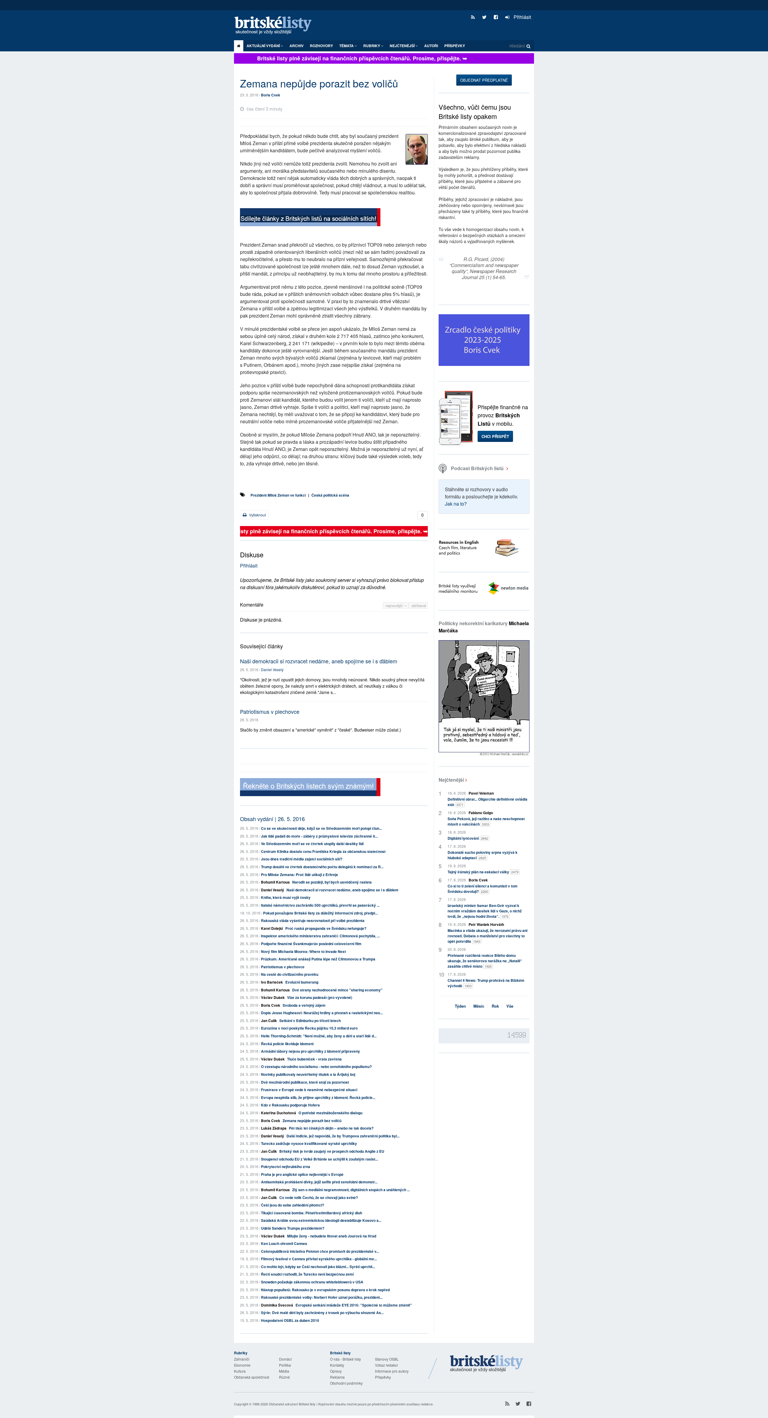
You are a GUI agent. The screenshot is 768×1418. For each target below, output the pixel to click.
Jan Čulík (269, 1020)
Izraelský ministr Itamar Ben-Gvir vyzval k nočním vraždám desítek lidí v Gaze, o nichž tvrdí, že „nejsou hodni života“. (485, 911)
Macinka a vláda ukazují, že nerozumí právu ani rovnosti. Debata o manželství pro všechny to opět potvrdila (487, 936)
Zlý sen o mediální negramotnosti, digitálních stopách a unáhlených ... (351, 1189)
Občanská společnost (251, 1377)
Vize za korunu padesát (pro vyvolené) (319, 997)
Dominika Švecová (277, 1305)
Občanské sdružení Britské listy (292, 1403)
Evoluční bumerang (301, 982)
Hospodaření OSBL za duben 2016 (290, 1320)
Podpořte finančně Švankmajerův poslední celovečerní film (311, 943)
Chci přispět (495, 436)
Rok (495, 1006)
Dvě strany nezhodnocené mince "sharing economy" (337, 990)
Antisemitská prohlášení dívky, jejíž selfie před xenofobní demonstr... (319, 1182)
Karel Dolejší (272, 928)
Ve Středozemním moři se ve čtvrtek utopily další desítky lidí (312, 843)
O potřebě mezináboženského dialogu (330, 1112)
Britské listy (276, 25)
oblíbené (418, 605)
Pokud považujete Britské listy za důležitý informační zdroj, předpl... (320, 913)
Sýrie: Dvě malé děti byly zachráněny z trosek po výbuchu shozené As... (322, 1312)
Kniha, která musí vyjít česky (285, 897)
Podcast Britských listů (477, 468)
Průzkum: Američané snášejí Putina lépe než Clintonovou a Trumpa (318, 959)
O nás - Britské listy (345, 1359)
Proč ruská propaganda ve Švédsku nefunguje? (325, 928)
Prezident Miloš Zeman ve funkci (278, 495)
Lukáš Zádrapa (273, 1128)
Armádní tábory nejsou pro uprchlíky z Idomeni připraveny (310, 1051)
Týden (460, 1006)
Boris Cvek (270, 95)
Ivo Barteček (272, 982)
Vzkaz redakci (386, 1365)
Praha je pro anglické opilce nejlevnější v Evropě (302, 1174)
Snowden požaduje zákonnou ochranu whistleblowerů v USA (312, 1282)
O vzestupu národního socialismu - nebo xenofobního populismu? (316, 1066)
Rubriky (372, 45)
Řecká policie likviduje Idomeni (287, 1043)
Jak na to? (456, 503)
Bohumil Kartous (275, 882)
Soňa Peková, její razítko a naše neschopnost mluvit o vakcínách (486, 821)
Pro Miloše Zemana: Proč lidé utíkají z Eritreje (299, 874)
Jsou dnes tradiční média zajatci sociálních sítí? (301, 859)
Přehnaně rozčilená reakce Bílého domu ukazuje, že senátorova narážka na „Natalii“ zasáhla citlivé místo (485, 961)
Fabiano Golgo (481, 812)
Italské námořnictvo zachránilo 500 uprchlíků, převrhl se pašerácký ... (320, 905)
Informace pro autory (392, 1371)
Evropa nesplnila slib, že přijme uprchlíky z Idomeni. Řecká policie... (318, 1097)
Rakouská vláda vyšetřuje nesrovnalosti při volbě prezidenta (312, 920)
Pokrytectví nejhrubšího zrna (285, 1166)
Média (284, 1371)
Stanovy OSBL (387, 1359)
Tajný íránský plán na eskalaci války (483, 872)
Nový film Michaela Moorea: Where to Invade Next (303, 951)
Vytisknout (257, 514)
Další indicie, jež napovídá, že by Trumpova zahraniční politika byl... (343, 1136)
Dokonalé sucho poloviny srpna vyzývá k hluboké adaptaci (483, 855)
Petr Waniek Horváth (486, 924)
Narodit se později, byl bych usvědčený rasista (332, 882)
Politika (285, 1365)
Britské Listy (486, 1364)
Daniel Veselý (272, 669)
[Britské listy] (310, 218)
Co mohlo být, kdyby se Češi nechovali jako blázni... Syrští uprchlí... (318, 1266)
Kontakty (337, 1365)
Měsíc (478, 1006)
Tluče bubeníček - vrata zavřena (314, 1059)
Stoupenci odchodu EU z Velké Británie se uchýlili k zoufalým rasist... (319, 1159)
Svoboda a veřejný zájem (304, 1005)
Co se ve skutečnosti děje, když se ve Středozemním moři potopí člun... (321, 828)
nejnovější (395, 605)
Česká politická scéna (330, 495)
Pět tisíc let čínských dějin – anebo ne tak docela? (331, 1128)
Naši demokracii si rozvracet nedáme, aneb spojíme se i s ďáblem (318, 661)
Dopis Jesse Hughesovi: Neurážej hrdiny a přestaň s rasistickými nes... (322, 1012)
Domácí (285, 1359)
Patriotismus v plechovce (269, 711)
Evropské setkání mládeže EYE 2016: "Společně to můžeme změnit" (354, 1305)
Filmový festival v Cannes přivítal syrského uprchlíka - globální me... (319, 1258)
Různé (284, 1377)
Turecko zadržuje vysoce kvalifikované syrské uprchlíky (309, 1143)
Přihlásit (521, 17)
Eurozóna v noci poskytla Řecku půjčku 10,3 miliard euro (309, 1028)
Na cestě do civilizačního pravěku (289, 974)
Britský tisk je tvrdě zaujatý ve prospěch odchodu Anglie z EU (331, 1151)
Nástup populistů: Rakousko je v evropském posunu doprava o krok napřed (325, 1289)
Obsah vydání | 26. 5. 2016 (272, 819)
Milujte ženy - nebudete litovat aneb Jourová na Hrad (331, 1236)
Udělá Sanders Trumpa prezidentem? (292, 1228)
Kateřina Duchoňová (278, 1112)
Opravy (336, 1371)
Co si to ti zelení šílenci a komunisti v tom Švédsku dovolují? (483, 888)
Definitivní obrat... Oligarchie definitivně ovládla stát (487, 801)
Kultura (240, 1371)
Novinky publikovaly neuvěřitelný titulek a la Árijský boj (308, 1074)
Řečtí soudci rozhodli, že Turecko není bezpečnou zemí (307, 1274)
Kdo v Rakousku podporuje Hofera (290, 1105)
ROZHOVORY (321, 45)
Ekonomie (242, 1365)
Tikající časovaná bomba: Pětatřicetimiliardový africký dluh (311, 1213)
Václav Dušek (273, 997)
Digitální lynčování (468, 838)
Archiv (297, 45)
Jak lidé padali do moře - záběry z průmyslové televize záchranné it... (319, 836)
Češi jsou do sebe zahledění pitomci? (292, 1205)
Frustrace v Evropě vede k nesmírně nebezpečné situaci (309, 1089)
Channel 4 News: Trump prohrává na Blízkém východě (486, 983)
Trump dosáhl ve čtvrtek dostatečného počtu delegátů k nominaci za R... (322, 866)
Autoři (431, 45)
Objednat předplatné (484, 80)
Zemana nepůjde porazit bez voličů (312, 1120)
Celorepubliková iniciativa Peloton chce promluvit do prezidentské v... (320, 1251)
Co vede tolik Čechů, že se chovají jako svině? (318, 1197)
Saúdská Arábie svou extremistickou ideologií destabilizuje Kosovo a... (321, 1220)
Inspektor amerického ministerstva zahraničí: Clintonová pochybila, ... (320, 936)
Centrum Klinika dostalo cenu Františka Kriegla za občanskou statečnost (323, 851)
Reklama (337, 1377)
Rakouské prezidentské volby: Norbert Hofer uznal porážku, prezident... (321, 1297)
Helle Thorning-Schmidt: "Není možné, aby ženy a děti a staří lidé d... (318, 1036)
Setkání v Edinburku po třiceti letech (310, 1020)
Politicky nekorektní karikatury (484, 627)
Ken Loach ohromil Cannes (284, 1243)
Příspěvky (454, 45)
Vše (509, 1006)
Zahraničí (241, 1359)
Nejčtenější (451, 779)
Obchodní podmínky (346, 1383)
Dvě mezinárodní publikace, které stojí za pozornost (305, 1082)
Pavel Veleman (481, 793)
